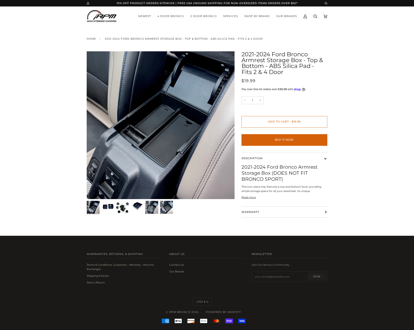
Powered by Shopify (223, 312)
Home (91, 38)
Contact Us (176, 264)
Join (316, 276)
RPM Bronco (180, 312)
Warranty (250, 212)
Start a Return (96, 282)
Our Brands (176, 271)
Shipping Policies (98, 275)
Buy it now (284, 139)
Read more (249, 197)
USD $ (200, 301)
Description (252, 158)
